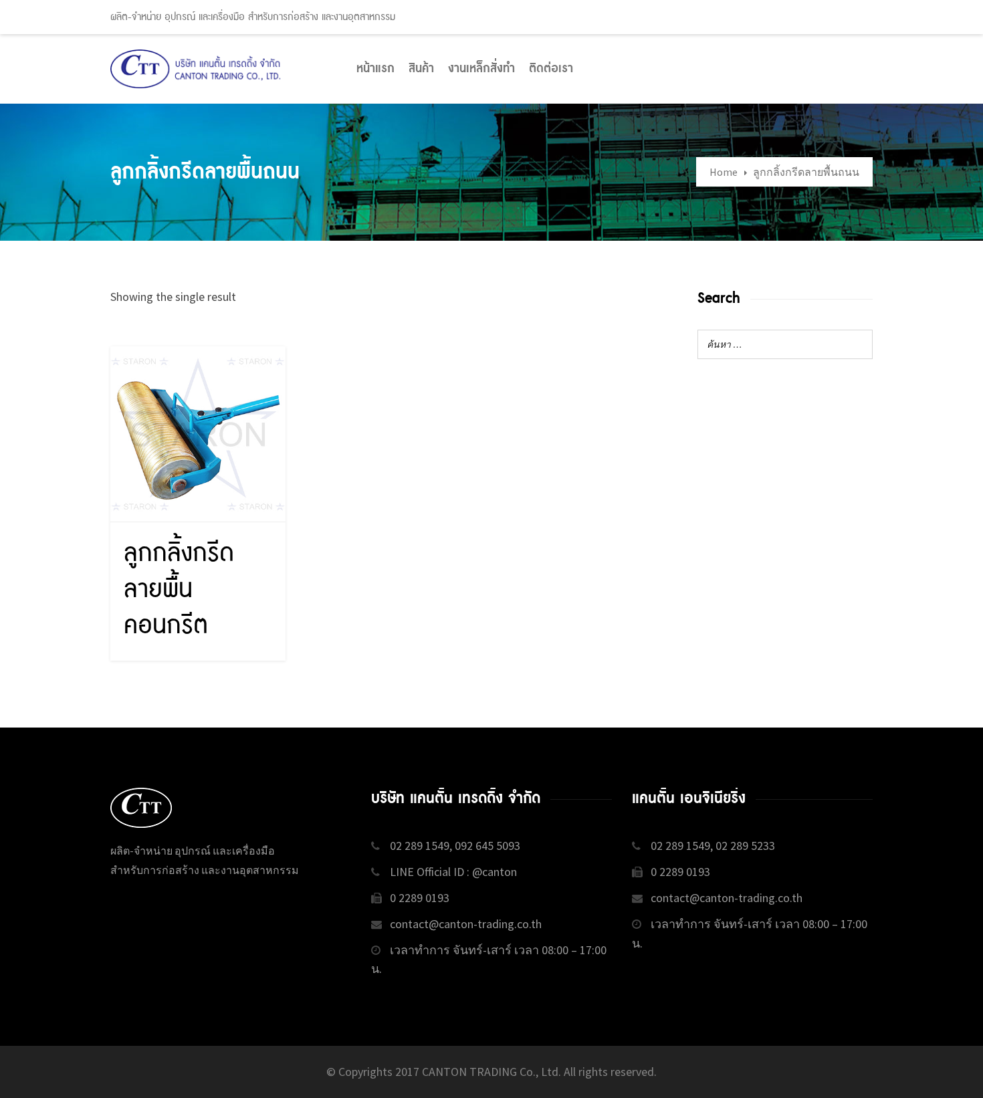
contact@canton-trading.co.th (466, 923)
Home (723, 172)
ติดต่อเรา (551, 69)
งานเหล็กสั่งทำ (481, 69)
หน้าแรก (375, 69)
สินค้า (421, 69)
